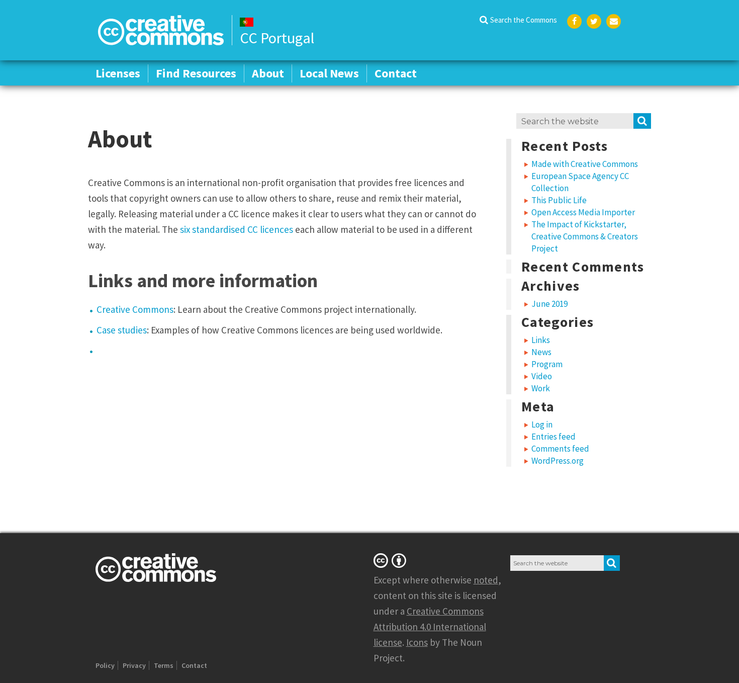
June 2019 (549, 303)
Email (613, 21)
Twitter (594, 21)
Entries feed (553, 436)
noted (486, 580)
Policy (105, 665)
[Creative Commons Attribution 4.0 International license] (392, 560)
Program (547, 364)
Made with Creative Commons (584, 163)
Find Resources (196, 73)
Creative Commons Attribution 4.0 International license (430, 626)
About (268, 73)
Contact (396, 73)
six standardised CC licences (236, 229)
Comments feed (560, 448)
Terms (163, 665)
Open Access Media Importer (583, 212)
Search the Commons (523, 20)
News (541, 352)
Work (540, 388)
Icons (417, 642)
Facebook (574, 21)
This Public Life (559, 200)
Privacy (134, 665)
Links (540, 340)
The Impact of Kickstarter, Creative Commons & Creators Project (584, 236)
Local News (329, 73)
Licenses (118, 73)
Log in (541, 424)
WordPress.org (557, 460)
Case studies (122, 330)
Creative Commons (135, 309)
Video (541, 376)
